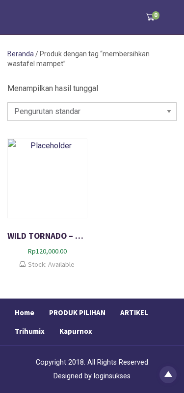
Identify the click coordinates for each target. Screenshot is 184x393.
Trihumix (30, 331)
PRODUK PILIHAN (77, 312)
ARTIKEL (134, 312)
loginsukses (112, 376)
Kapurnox (75, 331)
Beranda (20, 54)
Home (24, 312)
